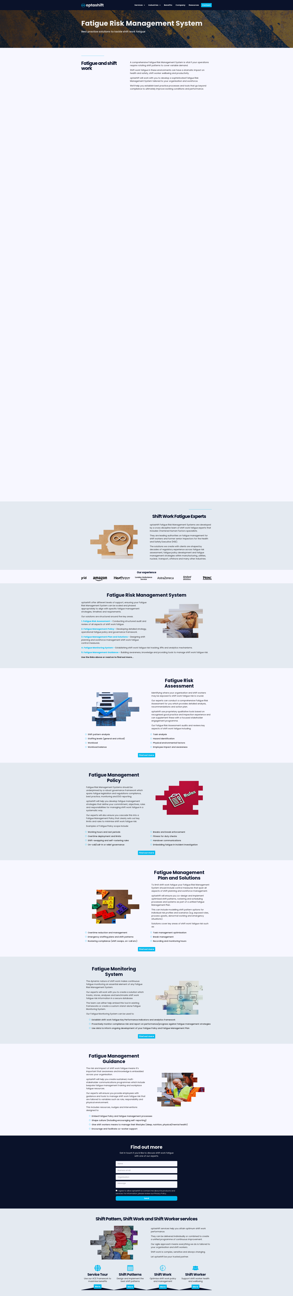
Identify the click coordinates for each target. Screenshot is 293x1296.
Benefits (168, 5)
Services (138, 5)
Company (180, 5)
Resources (194, 5)
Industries (153, 5)
